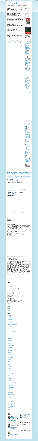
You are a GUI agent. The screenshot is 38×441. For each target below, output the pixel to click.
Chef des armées (18, 171)
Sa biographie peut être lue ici (23, 235)
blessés (8, 174)
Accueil (15, 42)
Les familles (9, 399)
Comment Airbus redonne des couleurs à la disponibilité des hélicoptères (27, 70)
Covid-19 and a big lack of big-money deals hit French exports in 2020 (27, 49)
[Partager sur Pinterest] (18, 40)
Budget (8, 171)
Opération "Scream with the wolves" (11, 403)
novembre (9, 315)
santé (19, 177)
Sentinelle (14, 173)
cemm (12, 174)
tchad (24, 177)
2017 (8, 308)
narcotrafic (17, 176)
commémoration (18, 174)
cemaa (10, 174)
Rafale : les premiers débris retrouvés (11, 342)
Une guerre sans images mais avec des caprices (24, 416)
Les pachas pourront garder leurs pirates (11, 406)
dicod (27, 174)
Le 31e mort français (10, 404)
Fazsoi (14, 172)
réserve (15, 177)
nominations (21, 176)
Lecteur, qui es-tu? (9, 380)
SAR (9, 173)
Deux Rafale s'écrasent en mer (10, 348)
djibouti (28, 174)
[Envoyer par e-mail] (16, 40)
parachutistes (26, 176)
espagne (10, 175)
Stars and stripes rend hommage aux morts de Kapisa (12, 324)
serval (21, 177)
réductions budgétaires (12, 177)
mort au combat (13, 176)
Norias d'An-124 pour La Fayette (11, 350)
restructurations (8, 177)
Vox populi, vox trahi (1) (10, 376)
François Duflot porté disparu (10, 336)
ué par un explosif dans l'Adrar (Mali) (21, 234)
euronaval (12, 175)
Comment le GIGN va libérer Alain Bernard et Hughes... (12, 331)
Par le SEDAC (9, 397)
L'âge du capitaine (9, 326)
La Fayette (9, 371)
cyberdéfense (26, 174)
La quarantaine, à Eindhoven (10, 366)
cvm (24, 174)
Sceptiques (9, 369)
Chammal (16, 171)
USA (20, 173)
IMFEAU (21, 172)
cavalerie (9, 174)
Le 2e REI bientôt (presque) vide (11, 345)
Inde (23, 172)
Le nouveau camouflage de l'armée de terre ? (14, 431)
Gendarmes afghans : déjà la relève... (11, 373)
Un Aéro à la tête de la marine (27, 119)
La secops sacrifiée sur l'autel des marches (23, 418)
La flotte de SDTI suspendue (27, 120)
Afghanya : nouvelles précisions (10, 338)
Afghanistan (15, 170)
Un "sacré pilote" (9, 335)
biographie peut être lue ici (26, 236)
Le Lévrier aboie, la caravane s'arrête (11, 383)
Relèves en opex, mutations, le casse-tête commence (27, 148)
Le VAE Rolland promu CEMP (27, 134)
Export (9, 172)
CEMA (10, 171)
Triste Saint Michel (9, 333)
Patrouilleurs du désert (26, 100)
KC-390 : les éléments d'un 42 (10, 387)
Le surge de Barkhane (26, 161)
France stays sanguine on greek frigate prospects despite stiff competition (27, 47)
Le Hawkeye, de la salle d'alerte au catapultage (11, 190)
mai (8, 409)
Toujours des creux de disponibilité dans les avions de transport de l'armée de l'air (27, 116)
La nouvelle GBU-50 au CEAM (27, 118)
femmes (13, 175)
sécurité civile (23, 177)
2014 (8, 310)
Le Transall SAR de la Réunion (10, 359)
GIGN (15, 172)
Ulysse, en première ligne (10, 340)
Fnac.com (26, 16)
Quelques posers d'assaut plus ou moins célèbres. (12, 382)
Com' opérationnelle (24, 171)
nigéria (19, 176)
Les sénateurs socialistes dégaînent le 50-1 (11, 357)
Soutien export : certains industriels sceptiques (12, 361)
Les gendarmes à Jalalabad (10, 356)
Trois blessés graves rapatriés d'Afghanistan (11, 329)
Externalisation (12, 172)
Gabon (16, 172)
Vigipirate (24, 173)
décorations (8, 175)
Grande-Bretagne (18, 172)
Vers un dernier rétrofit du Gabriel (27, 94)
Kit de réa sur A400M (26, 152)
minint (10, 176)
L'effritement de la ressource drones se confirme (12, 349)
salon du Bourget (17, 177)
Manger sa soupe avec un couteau (11, 352)
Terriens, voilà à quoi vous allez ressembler (13, 424)
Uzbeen (21, 173)
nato (18, 176)
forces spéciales (20, 175)
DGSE (30, 171)
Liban (28, 172)
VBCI (22, 173)
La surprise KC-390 (9, 396)
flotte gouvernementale (16, 175)
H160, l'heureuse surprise (27, 137)
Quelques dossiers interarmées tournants (11, 328)
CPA (13, 171)
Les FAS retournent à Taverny (27, 93)
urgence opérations (27, 177)
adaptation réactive (27, 173)
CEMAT (11, 171)
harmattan (29, 175)
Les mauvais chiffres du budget (10, 317)
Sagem (11, 173)
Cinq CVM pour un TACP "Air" (10, 343)
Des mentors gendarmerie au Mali (27, 136)
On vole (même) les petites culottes (23, 427)
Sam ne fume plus (9, 375)
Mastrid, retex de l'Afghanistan (10, 390)
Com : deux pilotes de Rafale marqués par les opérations (12, 427)
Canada (15, 171)
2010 (8, 313)
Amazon (25, 14)
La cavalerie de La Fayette (10, 362)
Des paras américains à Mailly (10, 392)
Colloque (21, 171)
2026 (8, 303)
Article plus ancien (21, 42)
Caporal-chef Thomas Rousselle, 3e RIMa (11, 401)
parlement (28, 176)
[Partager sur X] (17, 40)
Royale (8, 173)
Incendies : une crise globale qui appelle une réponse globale (13, 180)
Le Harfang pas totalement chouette (11, 363)
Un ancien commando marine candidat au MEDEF (12, 193)
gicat (25, 175)
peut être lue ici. (27, 234)
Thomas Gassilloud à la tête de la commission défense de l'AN (13, 434)
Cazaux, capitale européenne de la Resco (11, 385)
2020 (8, 306)
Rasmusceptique (9, 402)
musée (15, 176)
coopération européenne (22, 174)
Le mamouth (12, 3)
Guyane (20, 172)
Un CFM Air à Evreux (9, 183)
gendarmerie (24, 175)
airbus (30, 173)
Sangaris (12, 173)
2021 (8, 305)
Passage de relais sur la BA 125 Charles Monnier (12, 420)
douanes (30, 174)
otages (23, 176)
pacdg (24, 176)
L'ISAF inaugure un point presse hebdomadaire (12, 322)
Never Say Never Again (10, 319)
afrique (28, 173)
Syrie (15, 173)
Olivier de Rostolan (9, 364)
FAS (13, 172)
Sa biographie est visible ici (11, 232)
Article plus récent (9, 42)
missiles (11, 176)
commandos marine (15, 174)
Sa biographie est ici (21, 231)
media (8, 176)
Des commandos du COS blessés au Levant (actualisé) (12, 429)
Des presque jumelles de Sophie (11, 394)
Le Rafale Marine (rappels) (10, 347)
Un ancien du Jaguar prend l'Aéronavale (11, 389)
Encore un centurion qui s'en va (10, 415)
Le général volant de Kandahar (10, 378)
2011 (8, 312)
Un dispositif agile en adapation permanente (11, 187)
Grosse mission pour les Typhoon (11, 354)
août (8, 407)
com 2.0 (13, 174)
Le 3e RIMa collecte (10, 368)
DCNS (27, 171)
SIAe (10, 173)
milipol (9, 176)
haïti (30, 175)
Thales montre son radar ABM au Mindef (11, 355)
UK (19, 173)
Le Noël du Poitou (26, 97)
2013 (8, 311)
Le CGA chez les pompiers (10, 321)
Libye (30, 172)
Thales (16, 173)
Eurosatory (8, 172)
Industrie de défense (26, 172)
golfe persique (27, 175)
